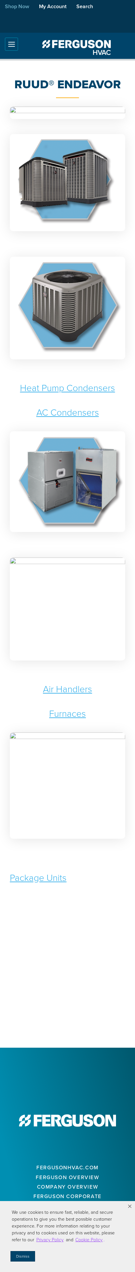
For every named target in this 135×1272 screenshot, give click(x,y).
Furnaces (67, 713)
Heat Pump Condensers (67, 388)
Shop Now (17, 6)
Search (84, 6)
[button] (130, 1206)
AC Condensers (67, 412)
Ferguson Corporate (67, 1196)
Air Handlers (67, 689)
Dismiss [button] (22, 1256)
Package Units (38, 878)
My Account (53, 6)
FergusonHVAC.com (67, 1167)
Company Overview (67, 1187)
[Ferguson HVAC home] (67, 1120)
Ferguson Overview (67, 1177)
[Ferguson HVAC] (76, 47)
